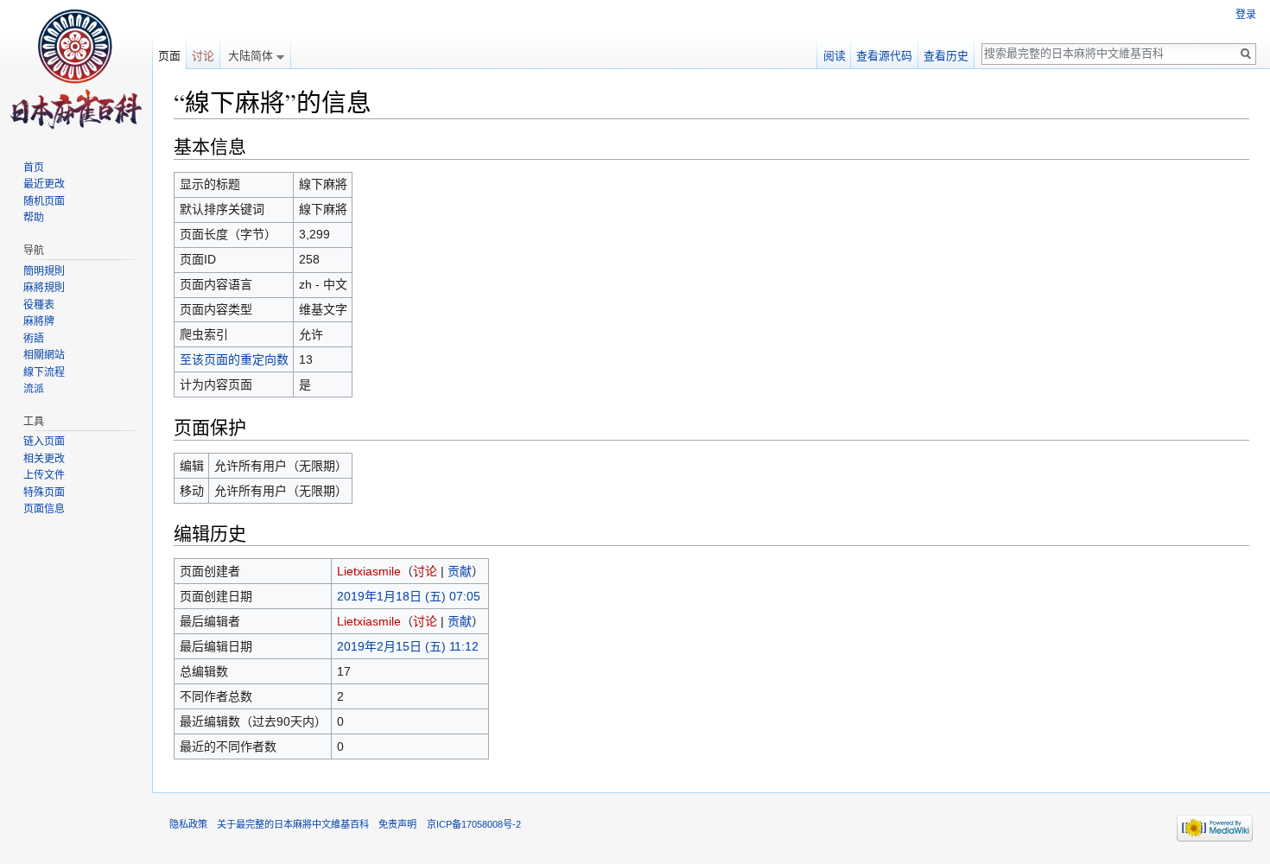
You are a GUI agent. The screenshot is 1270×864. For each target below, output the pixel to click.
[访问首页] (76, 69)
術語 (33, 339)
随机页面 (44, 201)
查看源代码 (884, 55)
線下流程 (44, 372)
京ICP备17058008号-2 (474, 824)
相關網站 (44, 355)
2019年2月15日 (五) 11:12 (408, 646)
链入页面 (44, 441)
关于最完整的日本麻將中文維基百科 (293, 824)
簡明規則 (44, 271)
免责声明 (397, 824)
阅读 (834, 55)
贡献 (460, 571)
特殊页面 (44, 492)
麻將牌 (38, 321)
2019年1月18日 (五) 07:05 (408, 596)
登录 (1245, 15)
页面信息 (44, 509)
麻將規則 (44, 288)
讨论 (425, 571)
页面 (169, 55)
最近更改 (44, 184)
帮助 (33, 218)
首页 (33, 168)
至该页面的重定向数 (234, 359)
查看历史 (946, 55)
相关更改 (44, 459)
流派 (33, 389)
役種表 (38, 305)
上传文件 (44, 475)
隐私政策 (188, 824)
